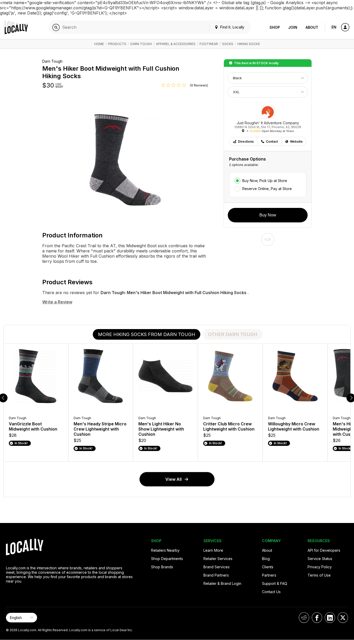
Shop (275, 27)
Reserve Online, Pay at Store (267, 188)
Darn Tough (141, 44)
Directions (246, 141)
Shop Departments (167, 558)
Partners (269, 575)
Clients (267, 567)
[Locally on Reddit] (304, 617)
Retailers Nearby (165, 550)
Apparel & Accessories (175, 44)
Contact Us (271, 592)
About (312, 27)
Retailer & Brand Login (222, 583)
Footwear (209, 44)
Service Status (320, 558)
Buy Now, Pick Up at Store (264, 180)
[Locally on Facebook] (317, 617)
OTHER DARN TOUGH (232, 334)
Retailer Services (217, 558)
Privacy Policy (320, 567)
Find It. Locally (231, 27)
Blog (274, 6)
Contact (272, 141)
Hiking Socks (248, 44)
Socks (227, 44)
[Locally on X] (343, 617)
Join (292, 27)
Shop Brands (162, 567)
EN (333, 27)
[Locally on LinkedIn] (330, 617)
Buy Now (267, 215)
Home (99, 44)
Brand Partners (216, 575)
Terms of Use (319, 575)
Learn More (213, 550)
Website (296, 141)
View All (173, 479)
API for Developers (324, 550)
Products (117, 44)
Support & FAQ (274, 583)
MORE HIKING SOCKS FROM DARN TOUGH (146, 334)
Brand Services (216, 567)
